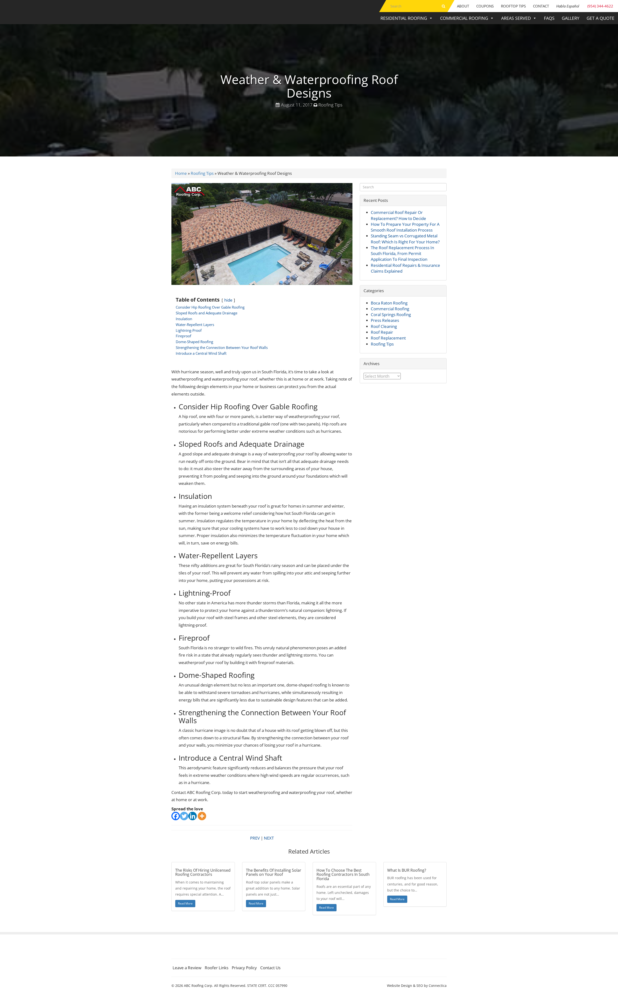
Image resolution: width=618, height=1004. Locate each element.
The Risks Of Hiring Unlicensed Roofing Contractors (203, 872)
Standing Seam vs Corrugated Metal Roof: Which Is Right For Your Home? (405, 238)
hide (228, 300)
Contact (541, 6)
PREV (255, 838)
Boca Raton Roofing (389, 303)
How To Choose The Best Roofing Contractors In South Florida (343, 874)
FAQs (549, 18)
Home (181, 173)
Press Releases (385, 320)
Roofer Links (216, 967)
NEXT (269, 838)
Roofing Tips (330, 105)
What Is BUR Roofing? (406, 870)
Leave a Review (187, 967)
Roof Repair (382, 332)
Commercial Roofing (464, 18)
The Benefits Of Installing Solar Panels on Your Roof (273, 872)
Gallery (570, 18)
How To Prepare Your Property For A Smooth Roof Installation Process (405, 227)
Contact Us (270, 967)
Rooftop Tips (513, 6)
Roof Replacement (388, 338)
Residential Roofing (403, 18)
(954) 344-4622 (584, 6)
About (463, 6)
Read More (185, 903)
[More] (202, 816)
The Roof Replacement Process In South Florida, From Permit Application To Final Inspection (402, 253)
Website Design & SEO (405, 985)
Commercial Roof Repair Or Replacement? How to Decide (398, 215)
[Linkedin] (192, 816)
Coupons (485, 6)
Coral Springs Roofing (391, 314)
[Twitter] (184, 816)
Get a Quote (600, 18)
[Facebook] (175, 816)
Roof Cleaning (384, 326)
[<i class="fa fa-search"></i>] (443, 6)
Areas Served (516, 18)
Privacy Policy (244, 967)
